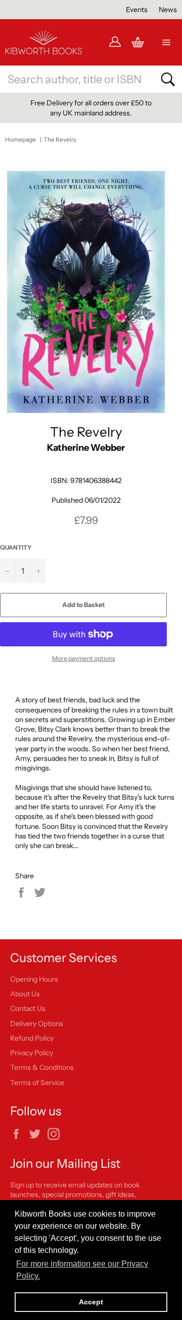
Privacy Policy (31, 1052)
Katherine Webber (86, 447)
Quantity (16, 547)
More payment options (83, 658)
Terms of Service (37, 1082)
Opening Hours (34, 979)
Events (137, 9)
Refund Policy (32, 1038)
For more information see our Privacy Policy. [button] (82, 1269)
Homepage (20, 139)
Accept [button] (91, 1302)
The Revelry (59, 139)
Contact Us (28, 1008)
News (168, 9)
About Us (25, 993)
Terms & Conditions (42, 1067)
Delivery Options (36, 1023)
